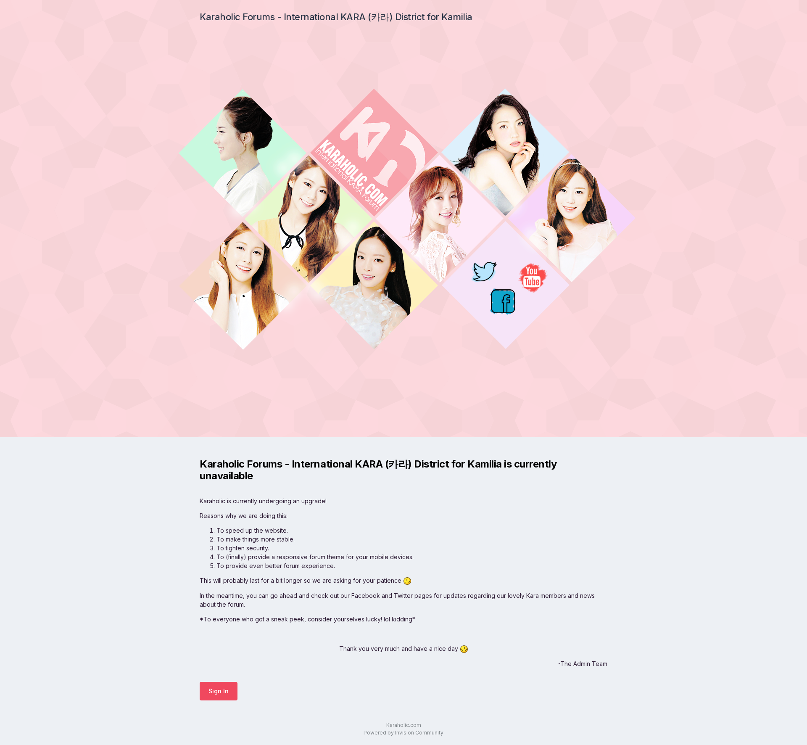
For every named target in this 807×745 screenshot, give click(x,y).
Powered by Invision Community (403, 732)
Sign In (218, 691)
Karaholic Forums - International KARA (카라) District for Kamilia (336, 16)
